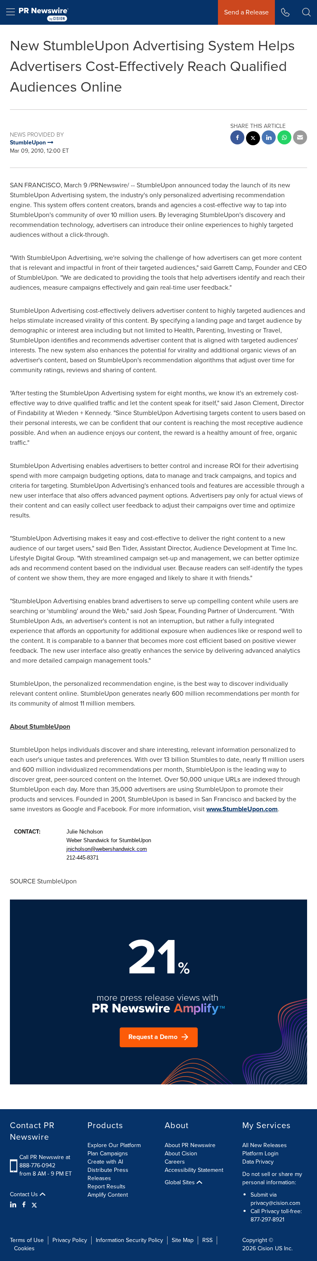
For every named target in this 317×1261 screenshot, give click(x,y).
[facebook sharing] (237, 138)
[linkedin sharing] (269, 138)
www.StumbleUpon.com (242, 809)
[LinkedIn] (14, 1205)
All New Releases (264, 1145)
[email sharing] (300, 138)
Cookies (24, 1248)
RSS (207, 1240)
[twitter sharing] (253, 139)
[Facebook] (24, 1205)
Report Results (106, 1186)
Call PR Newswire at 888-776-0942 (44, 1161)
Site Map (183, 1240)
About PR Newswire (190, 1145)
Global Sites (180, 1182)
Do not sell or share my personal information (272, 1178)
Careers (175, 1161)
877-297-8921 (267, 1219)
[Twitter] (34, 1205)
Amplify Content (108, 1194)
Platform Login (260, 1153)
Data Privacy (258, 1161)
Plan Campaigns (108, 1153)
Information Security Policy (129, 1240)
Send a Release (246, 12)
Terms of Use (27, 1240)
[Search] (306, 12)
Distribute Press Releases (108, 1174)
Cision (265, 1248)
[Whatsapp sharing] (284, 138)
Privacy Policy (69, 1240)
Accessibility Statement (194, 1170)
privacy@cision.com (275, 1203)
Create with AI (105, 1161)
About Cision (181, 1153)
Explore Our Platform (114, 1145)
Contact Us (25, 1194)
